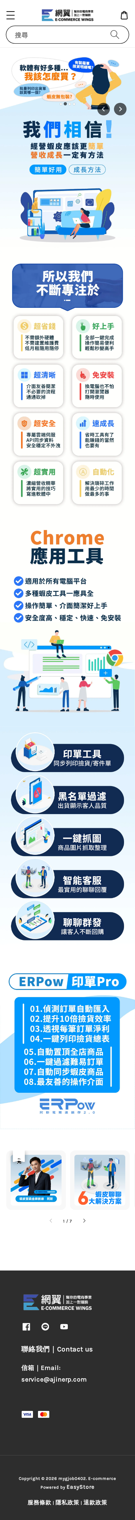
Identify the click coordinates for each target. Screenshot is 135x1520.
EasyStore (80, 1487)
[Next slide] (120, 109)
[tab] (61, 104)
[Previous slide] (103, 109)
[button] (10, 15)
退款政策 (95, 1502)
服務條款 (39, 1502)
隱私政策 (67, 1502)
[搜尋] (115, 34)
